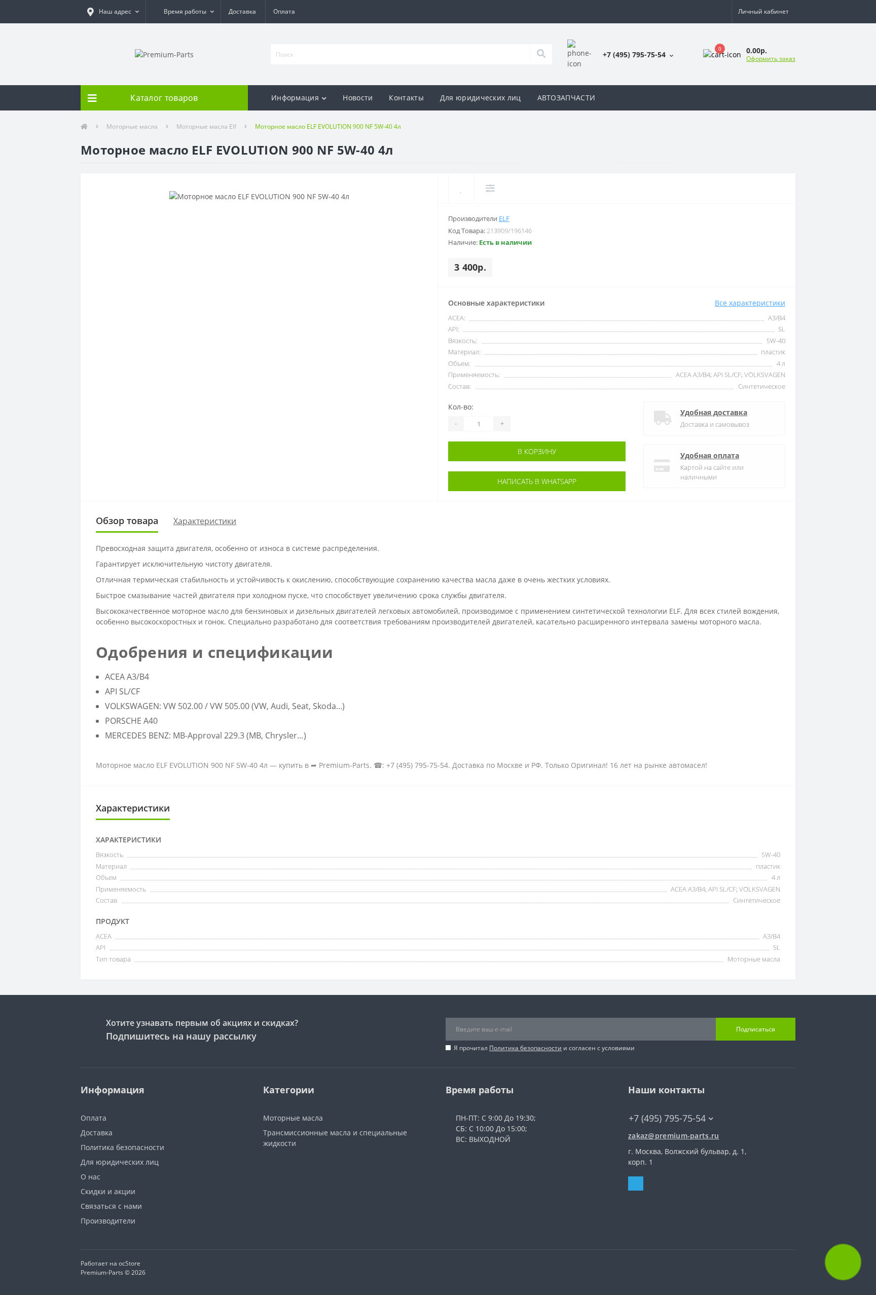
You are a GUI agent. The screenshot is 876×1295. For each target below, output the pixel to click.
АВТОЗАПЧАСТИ (566, 97)
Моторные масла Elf (206, 126)
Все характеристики (750, 303)
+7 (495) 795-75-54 (659, 1103)
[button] (113, 11)
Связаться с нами (111, 1206)
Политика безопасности (525, 1048)
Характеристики (204, 521)
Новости (358, 97)
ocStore (129, 1263)
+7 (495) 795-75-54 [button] (667, 1118)
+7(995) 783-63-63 (659, 1127)
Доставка (242, 11)
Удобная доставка (713, 412)
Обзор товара (127, 520)
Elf (504, 218)
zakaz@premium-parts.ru (673, 1135)
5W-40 (775, 340)
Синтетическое (761, 386)
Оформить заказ (770, 58)
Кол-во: (460, 407)
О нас (90, 1176)
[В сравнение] (490, 188)
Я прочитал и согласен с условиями (544, 1048)
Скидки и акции (108, 1191)
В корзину (492, 451)
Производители (108, 1221)
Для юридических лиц (480, 97)
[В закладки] (461, 188)
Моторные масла (132, 126)
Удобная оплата (709, 455)
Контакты (406, 97)
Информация (295, 97)
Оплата (284, 11)
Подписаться (755, 1029)
